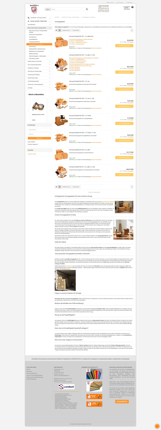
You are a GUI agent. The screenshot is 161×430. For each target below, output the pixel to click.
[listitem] (38, 110)
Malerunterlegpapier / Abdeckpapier (37, 56)
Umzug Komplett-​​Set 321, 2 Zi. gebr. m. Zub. (82, 167)
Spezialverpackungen (33, 78)
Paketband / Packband (33, 68)
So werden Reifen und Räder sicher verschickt (66, 404)
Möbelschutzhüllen (33, 53)
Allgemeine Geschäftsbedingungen (34, 377)
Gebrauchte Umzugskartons (35, 34)
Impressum (29, 371)
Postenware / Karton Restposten (35, 84)
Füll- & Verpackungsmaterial (34, 64)
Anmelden (39, 138)
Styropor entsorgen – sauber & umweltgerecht (66, 405)
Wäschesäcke (32, 46)
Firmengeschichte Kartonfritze (62, 394)
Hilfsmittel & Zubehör (34, 58)
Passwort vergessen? (33, 144)
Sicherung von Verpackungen (35, 71)
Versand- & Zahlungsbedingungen (34, 375)
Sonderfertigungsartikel (33, 81)
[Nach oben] (4, 427)
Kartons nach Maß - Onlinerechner (38, 21)
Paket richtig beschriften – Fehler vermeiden (65, 407)
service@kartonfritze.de (63, 375)
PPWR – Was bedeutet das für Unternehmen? (66, 408)
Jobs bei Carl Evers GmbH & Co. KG (63, 395)
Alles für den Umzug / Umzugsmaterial (37, 28)
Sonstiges (30, 87)
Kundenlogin (120, 2)
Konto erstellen (31, 141)
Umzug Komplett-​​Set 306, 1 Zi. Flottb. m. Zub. (82, 132)
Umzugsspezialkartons (34, 41)
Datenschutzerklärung (31, 373)
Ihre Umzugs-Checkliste (60, 396)
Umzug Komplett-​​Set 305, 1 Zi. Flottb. (80, 115)
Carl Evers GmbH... (32, 154)
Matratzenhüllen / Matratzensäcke (37, 49)
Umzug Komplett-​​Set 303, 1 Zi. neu (79, 81)
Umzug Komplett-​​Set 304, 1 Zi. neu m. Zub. (81, 98)
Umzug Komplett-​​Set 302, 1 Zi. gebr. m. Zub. (82, 55)
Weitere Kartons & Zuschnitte (35, 61)
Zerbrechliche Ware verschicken (62, 401)
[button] (28, 110)
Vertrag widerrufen (122, 401)
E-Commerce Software (75, 424)
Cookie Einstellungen (31, 379)
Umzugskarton (68, 266)
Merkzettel (129, 2)
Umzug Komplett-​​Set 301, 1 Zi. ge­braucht (81, 36)
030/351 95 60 (105, 7)
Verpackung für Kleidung (33, 74)
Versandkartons (31, 24)
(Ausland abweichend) (96, 48)
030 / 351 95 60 (60, 372)
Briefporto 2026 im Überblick (61, 400)
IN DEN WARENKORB (124, 45)
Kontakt (28, 369)
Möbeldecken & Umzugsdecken (36, 51)
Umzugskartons (32, 37)
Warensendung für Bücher (61, 397)
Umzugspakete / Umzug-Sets (36, 44)
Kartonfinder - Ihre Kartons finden (38, 17)
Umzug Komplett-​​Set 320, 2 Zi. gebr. (79, 150)
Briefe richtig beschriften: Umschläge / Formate (66, 403)
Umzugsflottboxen (33, 39)
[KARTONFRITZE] (34, 9)
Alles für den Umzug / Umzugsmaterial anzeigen (38, 31)
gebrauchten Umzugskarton (107, 201)
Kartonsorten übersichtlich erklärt (63, 399)
